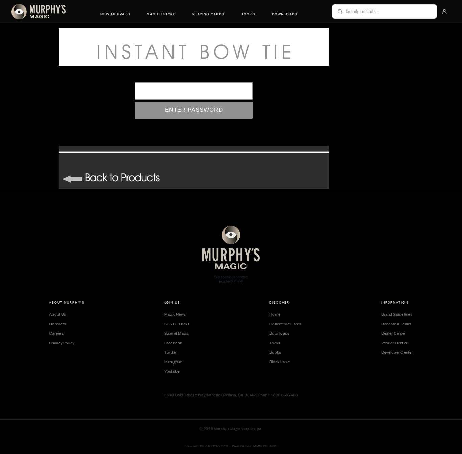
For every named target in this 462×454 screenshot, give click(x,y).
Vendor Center (394, 342)
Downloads (284, 14)
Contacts (57, 324)
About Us (57, 314)
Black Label (280, 361)
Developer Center (397, 352)
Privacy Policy (62, 342)
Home (274, 314)
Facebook (173, 342)
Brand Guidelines (396, 314)
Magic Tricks (161, 14)
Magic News (175, 314)
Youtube (172, 371)
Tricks (275, 342)
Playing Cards (208, 14)
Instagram (173, 361)
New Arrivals (115, 14)
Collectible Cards (285, 324)
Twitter (170, 352)
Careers (56, 333)
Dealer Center (393, 333)
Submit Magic (176, 333)
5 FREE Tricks (177, 324)
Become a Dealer (396, 324)
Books (248, 14)
